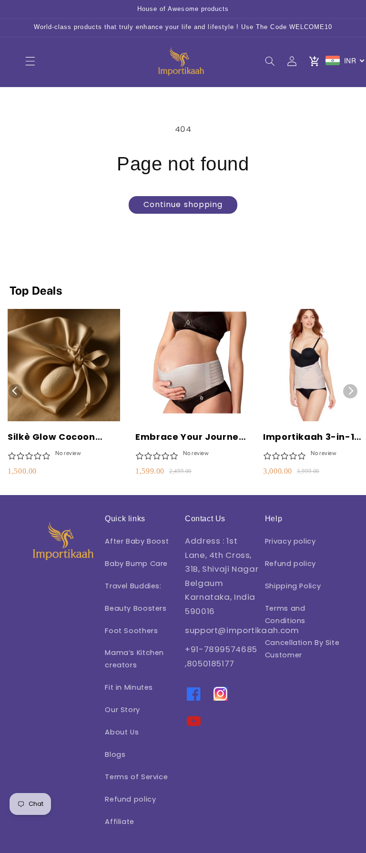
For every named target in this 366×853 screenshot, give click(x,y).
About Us (122, 732)
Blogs (115, 754)
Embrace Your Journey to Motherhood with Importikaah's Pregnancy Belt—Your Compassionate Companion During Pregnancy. (189, 437)
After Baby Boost (137, 541)
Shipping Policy (293, 586)
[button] (30, 61)
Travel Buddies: (133, 586)
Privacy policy (290, 541)
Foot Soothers (131, 630)
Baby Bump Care (136, 563)
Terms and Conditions (285, 614)
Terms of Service (136, 777)
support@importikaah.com (242, 630)
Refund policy (130, 799)
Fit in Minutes (129, 687)
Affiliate (119, 821)
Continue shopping (183, 204)
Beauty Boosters (135, 608)
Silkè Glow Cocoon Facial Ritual (51, 437)
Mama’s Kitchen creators (134, 659)
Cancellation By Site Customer (302, 649)
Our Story (122, 709)
